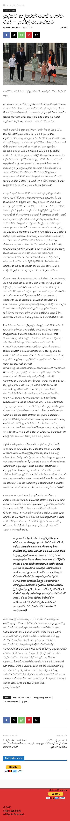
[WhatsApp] (21, 35)
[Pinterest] (29, 35)
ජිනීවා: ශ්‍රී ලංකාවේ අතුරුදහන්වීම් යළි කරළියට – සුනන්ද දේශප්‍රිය (51, 743)
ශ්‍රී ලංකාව (25, 701)
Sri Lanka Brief (13, 27)
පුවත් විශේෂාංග (18, 5)
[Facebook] (6, 35)
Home (6, 5)
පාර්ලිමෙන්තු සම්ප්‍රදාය (42, 697)
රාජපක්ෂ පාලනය (11, 701)
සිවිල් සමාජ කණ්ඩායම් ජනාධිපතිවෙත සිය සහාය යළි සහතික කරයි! (18, 743)
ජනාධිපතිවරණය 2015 (22, 697)
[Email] (36, 35)
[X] (14, 35)
